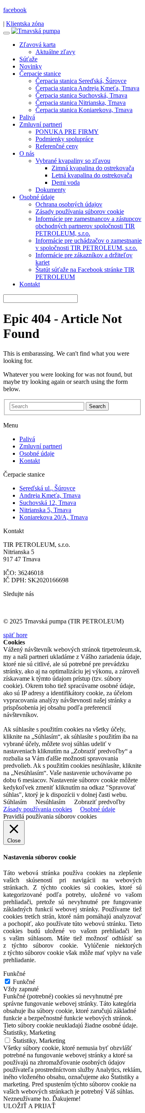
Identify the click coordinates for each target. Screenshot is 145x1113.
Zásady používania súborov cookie (79, 211)
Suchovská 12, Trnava (47, 502)
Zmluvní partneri (40, 124)
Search (97, 406)
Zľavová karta (37, 44)
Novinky (30, 66)
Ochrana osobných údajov (68, 204)
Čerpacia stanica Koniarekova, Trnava (84, 109)
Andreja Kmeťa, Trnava (50, 495)
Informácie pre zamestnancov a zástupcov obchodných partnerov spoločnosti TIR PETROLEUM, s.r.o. (88, 226)
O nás (26, 153)
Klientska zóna (25, 23)
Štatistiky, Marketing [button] (29, 1032)
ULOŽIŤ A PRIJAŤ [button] (29, 1106)
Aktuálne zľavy (55, 51)
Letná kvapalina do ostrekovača (92, 175)
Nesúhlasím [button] (50, 801)
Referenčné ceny (56, 146)
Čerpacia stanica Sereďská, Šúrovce (80, 80)
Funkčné (24, 981)
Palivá (27, 117)
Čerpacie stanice (40, 73)
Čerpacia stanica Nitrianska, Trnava (80, 102)
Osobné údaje (36, 197)
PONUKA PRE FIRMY (67, 131)
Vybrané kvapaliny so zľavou (72, 160)
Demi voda (66, 182)
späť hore (15, 635)
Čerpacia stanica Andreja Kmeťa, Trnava (87, 88)
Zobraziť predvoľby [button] (99, 801)
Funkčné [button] (14, 973)
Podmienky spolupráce (64, 138)
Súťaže (28, 59)
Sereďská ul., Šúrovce (47, 488)
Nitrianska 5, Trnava (45, 509)
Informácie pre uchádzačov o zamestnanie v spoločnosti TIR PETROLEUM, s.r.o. (88, 244)
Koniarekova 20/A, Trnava (53, 517)
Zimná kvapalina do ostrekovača (93, 168)
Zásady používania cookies (37, 809)
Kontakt (29, 284)
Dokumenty (50, 189)
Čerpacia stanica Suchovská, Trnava (81, 95)
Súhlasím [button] (15, 801)
